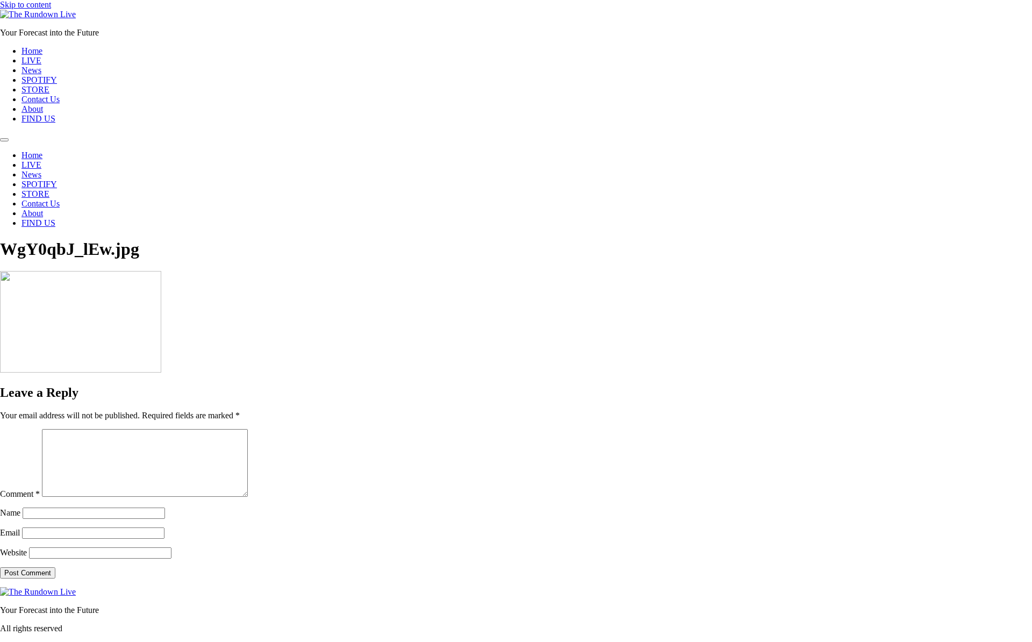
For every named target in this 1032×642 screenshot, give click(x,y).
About (32, 108)
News (31, 70)
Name (10, 512)
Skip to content (25, 4)
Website (13, 552)
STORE (35, 89)
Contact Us (41, 99)
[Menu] (4, 139)
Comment (20, 493)
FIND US (38, 118)
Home (32, 50)
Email (10, 532)
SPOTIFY (39, 79)
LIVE (31, 60)
